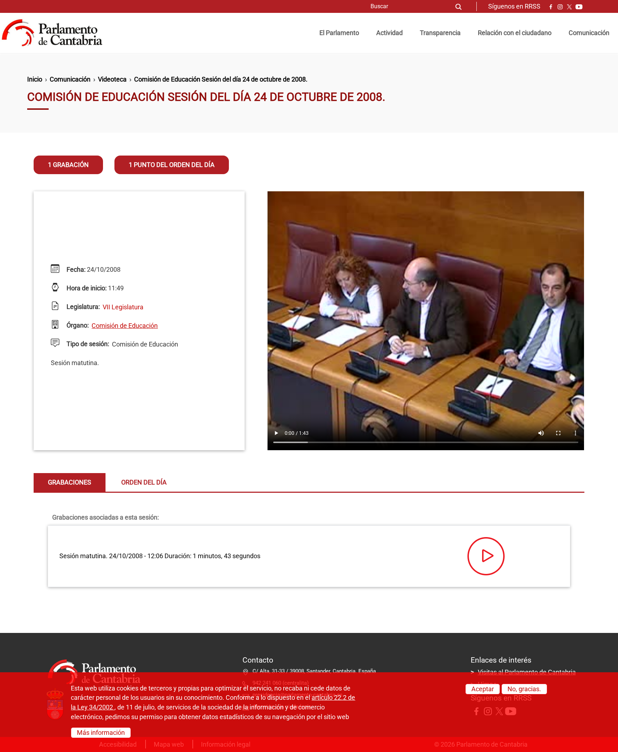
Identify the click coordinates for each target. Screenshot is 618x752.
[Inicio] (55, 33)
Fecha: (75, 269)
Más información (101, 732)
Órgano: (77, 325)
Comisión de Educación (125, 325)
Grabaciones (69, 482)
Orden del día (144, 482)
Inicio (34, 79)
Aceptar (482, 689)
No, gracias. (524, 689)
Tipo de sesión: (87, 344)
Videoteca (112, 79)
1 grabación (68, 164)
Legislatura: (82, 306)
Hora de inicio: (86, 288)
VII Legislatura (123, 307)
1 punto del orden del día (172, 164)
